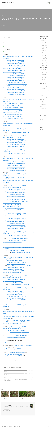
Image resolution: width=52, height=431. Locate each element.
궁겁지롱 (43, 88)
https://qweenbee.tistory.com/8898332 (16, 294)
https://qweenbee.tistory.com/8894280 (12, 137)
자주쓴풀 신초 (6, 377)
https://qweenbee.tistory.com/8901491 (16, 144)
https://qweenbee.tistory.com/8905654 (12, 116)
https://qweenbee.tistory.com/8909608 (16, 298)
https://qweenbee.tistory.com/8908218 (14, 208)
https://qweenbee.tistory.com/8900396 (16, 223)
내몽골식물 (43, 79)
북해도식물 (43, 76)
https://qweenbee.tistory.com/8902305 (18, 201)
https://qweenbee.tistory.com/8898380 (16, 142)
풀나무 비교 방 (44, 86)
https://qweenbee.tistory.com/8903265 (16, 194)
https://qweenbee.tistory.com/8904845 (19, 332)
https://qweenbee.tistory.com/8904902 (16, 92)
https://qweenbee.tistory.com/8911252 (16, 337)
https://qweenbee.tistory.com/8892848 (12, 174)
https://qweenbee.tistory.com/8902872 (17, 327)
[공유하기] (7, 361)
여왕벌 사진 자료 (44, 108)
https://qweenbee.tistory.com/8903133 (16, 74)
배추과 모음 (44, 50)
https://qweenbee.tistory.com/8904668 (12, 112)
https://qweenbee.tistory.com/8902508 (16, 62)
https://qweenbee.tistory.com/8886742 (16, 218)
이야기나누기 (43, 92)
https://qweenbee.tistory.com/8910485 (14, 118)
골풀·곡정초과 (44, 48)
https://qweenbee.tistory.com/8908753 (12, 209)
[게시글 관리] (9, 361)
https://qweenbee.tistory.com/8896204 (12, 232)
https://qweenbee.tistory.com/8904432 (12, 180)
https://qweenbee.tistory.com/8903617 (16, 91)
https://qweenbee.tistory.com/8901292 (12, 68)
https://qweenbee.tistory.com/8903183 (16, 226)
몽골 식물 (43, 74)
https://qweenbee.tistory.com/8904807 (12, 242)
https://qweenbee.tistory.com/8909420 (15, 177)
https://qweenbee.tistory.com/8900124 (16, 162)
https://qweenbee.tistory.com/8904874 (16, 168)
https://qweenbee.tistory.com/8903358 (12, 215)
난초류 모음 (44, 63)
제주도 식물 (44, 71)
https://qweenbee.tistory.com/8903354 (12, 187)
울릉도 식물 (44, 72)
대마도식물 (43, 77)
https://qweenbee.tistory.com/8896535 (17, 186)
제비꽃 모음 (44, 62)
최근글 (41, 115)
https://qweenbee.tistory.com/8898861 (16, 189)
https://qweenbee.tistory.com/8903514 (12, 109)
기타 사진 (42, 106)
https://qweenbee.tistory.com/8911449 (12, 281)
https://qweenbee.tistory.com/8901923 (19, 132)
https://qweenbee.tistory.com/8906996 (16, 271)
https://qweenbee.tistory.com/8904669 (16, 192)
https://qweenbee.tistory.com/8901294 (16, 70)
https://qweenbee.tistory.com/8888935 (17, 135)
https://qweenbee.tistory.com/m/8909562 (16, 279)
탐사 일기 (43, 93)
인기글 (45, 115)
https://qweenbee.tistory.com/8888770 (12, 247)
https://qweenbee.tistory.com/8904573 (16, 79)
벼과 (42, 52)
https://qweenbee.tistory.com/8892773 (12, 305)
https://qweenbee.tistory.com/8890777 (12, 158)
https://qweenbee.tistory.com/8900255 (12, 99)
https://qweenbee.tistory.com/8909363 (16, 170)
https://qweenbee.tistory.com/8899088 (21, 265)
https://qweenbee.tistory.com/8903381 (16, 352)
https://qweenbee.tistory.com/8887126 (13, 257)
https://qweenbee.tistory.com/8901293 (21, 238)
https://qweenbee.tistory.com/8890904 (18, 276)
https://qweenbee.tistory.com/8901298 (16, 60)
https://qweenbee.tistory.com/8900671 (16, 267)
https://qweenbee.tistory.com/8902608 (16, 264)
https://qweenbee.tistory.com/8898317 (16, 163)
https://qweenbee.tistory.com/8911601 (13, 342)
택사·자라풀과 (44, 57)
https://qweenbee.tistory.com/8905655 (16, 80)
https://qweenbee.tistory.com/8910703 (12, 323)
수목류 (43, 42)
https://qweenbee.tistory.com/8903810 (14, 111)
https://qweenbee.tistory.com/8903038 (16, 225)
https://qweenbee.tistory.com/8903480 (14, 107)
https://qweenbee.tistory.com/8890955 (16, 291)
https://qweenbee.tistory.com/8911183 (15, 330)
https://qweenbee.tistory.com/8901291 (14, 103)
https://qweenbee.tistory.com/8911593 (12, 349)
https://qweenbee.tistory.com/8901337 (16, 63)
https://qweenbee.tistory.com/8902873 (12, 328)
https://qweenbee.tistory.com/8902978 (12, 203)
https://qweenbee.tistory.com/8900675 (12, 87)
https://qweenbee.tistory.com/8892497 (16, 199)
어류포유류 (43, 104)
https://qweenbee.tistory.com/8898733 (24, 345)
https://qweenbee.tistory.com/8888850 (12, 220)
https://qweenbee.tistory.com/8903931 (14, 114)
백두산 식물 (44, 69)
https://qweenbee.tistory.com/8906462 (16, 82)
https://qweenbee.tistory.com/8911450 (16, 282)
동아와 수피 (44, 47)
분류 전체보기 (44, 36)
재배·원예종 (44, 65)
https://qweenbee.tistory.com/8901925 (16, 146)
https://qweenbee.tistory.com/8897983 (17, 84)
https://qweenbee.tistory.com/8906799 (16, 94)
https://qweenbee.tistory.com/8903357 (17, 213)
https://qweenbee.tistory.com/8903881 (16, 65)
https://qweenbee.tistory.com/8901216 (17, 85)
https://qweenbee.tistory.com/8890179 (12, 56)
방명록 (7, 7)
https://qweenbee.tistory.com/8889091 (16, 293)
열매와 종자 (44, 45)
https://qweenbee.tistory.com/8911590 (16, 299)
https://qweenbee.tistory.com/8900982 (16, 260)
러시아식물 (43, 81)
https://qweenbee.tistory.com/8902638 (15, 322)
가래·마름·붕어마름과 (45, 58)
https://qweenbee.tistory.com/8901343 (16, 240)
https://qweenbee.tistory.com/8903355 (12, 191)
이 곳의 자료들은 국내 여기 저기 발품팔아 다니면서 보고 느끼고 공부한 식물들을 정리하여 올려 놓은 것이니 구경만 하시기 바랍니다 (16, 407)
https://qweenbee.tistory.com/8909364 (21, 252)
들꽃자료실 (6, 367)
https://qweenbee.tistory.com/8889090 (20, 284)
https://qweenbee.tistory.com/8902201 (12, 269)
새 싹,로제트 (11, 367)
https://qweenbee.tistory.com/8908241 (12, 272)
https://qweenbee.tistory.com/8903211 (16, 75)
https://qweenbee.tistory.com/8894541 (16, 221)
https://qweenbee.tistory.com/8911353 (16, 228)
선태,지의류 (43, 55)
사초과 (43, 53)
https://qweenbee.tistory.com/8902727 (12, 72)
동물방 (42, 99)
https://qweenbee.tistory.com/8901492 (12, 129)
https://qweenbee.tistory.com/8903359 (16, 296)
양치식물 (43, 60)
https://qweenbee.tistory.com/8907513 (13, 316)
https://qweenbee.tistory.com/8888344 (16, 77)
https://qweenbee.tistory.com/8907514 (14, 354)
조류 (42, 101)
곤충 (42, 102)
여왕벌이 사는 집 (8, 2)
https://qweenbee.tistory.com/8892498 (16, 262)
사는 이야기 (44, 97)
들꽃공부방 (43, 83)
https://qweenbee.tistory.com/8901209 (15, 67)
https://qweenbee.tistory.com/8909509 (12, 277)
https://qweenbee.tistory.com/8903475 (13, 355)
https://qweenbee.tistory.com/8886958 (12, 288)
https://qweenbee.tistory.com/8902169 (16, 89)
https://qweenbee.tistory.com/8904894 (16, 153)
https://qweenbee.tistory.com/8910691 (21, 335)
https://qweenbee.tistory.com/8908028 (12, 206)
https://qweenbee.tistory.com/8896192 (12, 311)
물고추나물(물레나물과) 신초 (9, 375)
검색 (46, 3)
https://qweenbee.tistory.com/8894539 (16, 139)
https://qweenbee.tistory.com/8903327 (16, 167)
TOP (49, 427)
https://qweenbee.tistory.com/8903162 (16, 165)
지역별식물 (43, 67)
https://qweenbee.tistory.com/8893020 (14, 204)
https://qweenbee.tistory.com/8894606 (16, 141)
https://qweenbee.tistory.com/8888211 (12, 123)
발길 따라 (43, 95)
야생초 (43, 40)
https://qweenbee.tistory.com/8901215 (21, 320)
